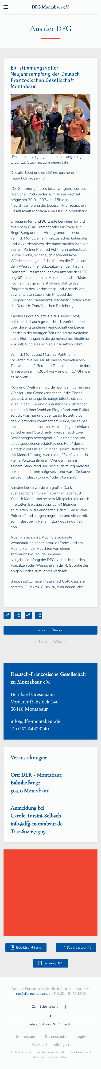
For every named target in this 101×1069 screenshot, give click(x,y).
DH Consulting (63, 1024)
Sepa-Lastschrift (79, 947)
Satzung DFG (53, 963)
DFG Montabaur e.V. (50, 7)
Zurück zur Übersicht (50, 630)
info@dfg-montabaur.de (35, 721)
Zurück (43, 641)
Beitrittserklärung (29, 947)
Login (80, 1036)
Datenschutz (55, 1036)
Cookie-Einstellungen (50, 1044)
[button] (6, 7)
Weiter (58, 641)
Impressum (25, 1036)
